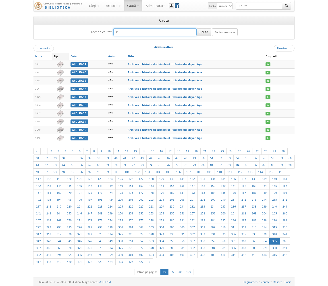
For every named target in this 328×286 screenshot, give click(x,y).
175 (120, 192)
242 (38, 213)
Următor (284, 48)
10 (109, 151)
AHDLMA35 (79, 113)
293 (48, 227)
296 (79, 227)
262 (243, 213)
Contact (265, 282)
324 (110, 234)
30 (283, 151)
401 (131, 255)
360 (223, 241)
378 (151, 248)
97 (89, 172)
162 (243, 185)
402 (141, 255)
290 (274, 220)
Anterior (43, 48)
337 (243, 234)
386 (233, 248)
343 (48, 241)
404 (161, 255)
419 (59, 261)
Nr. (37, 56)
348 (100, 241)
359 (213, 241)
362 (243, 241)
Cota (74, 56)
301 (131, 227)
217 (38, 206)
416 (284, 255)
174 (110, 192)
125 (120, 179)
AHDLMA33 (79, 80)
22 (213, 151)
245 (69, 213)
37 (89, 158)
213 (254, 199)
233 (202, 206)
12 (126, 151)
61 (37, 165)
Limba (212, 5)
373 (100, 248)
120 (69, 179)
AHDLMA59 (79, 138)
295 (69, 227)
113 (250, 172)
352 (141, 241)
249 (110, 213)
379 (161, 248)
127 (141, 179)
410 (223, 255)
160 (223, 185)
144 (59, 185)
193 (48, 199)
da (268, 64)
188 (254, 192)
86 (255, 165)
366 (284, 241)
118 (48, 179)
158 (202, 185)
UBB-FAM (105, 282)
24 (231, 151)
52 (220, 158)
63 (55, 165)
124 (110, 179)
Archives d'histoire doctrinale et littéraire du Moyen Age (165, 64)
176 (131, 192)
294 (59, 227)
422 (89, 261)
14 (143, 151)
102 (137, 172)
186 (233, 192)
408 (202, 255)
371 (79, 248)
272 (89, 220)
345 (69, 241)
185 (223, 192)
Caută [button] (132, 6)
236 (233, 206)
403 (151, 255)
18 (178, 151)
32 (46, 158)
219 (59, 206)
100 (116, 172)
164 (264, 185)
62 (46, 165)
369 (59, 248)
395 (69, 255)
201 (131, 199)
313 (254, 227)
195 (69, 199)
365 (274, 241)
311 (233, 227)
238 (254, 206)
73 (142, 165)
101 (127, 172)
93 (55, 172)
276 (131, 220)
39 (107, 158)
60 (290, 158)
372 (89, 248)
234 (213, 206)
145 (69, 185)
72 (133, 165)
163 (254, 185)
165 (274, 185)
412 (243, 255)
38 (98, 158)
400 (120, 255)
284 (213, 220)
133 (202, 179)
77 (177, 165)
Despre (277, 282)
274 (110, 220)
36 (81, 158)
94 (63, 172)
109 (209, 172)
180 (172, 192)
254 (161, 213)
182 (192, 192)
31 (37, 158)
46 (168, 158)
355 (172, 241)
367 (38, 248)
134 (213, 179)
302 (141, 227)
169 (59, 192)
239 (264, 206)
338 (254, 234)
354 (161, 241)
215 (274, 199)
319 (59, 234)
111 (229, 172)
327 (141, 234)
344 (59, 241)
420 (69, 261)
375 (120, 248)
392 (38, 255)
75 (159, 165)
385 (223, 248)
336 (233, 234)
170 (69, 192)
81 (211, 165)
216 (284, 199)
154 (161, 185)
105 (168, 172)
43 (142, 158)
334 (213, 234)
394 (59, 255)
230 (172, 206)
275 (120, 220)
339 (264, 234)
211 (233, 199)
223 (100, 206)
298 (100, 227)
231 (182, 206)
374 (110, 248)
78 (185, 165)
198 (100, 199)
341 (284, 234)
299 (110, 227)
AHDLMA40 (79, 72)
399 (110, 255)
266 (284, 213)
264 (264, 213)
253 (151, 213)
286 (233, 220)
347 (89, 241)
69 (107, 165)
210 (223, 199)
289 (264, 220)
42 (133, 158)
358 (202, 241)
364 (264, 241)
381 (182, 248)
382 (192, 248)
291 (284, 220)
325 (120, 234)
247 (89, 213)
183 (202, 192)
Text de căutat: (101, 32)
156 (182, 185)
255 (172, 213)
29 (274, 151)
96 (81, 172)
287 (243, 220)
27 (257, 151)
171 (79, 192)
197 (89, 199)
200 (120, 199)
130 (172, 179)
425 (120, 261)
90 (290, 165)
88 (272, 165)
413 (254, 255)
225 (120, 206)
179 (161, 192)
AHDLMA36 (79, 105)
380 (172, 248)
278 (151, 220)
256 (182, 213)
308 (202, 227)
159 (213, 185)
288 (254, 220)
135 (223, 179)
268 (48, 220)
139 (264, 179)
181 (182, 192)
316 (284, 227)
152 (141, 185)
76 (168, 165)
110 (219, 172)
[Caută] (286, 6)
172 (89, 192)
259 (213, 213)
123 (100, 179)
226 (131, 206)
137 (243, 179)
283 (202, 220)
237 (243, 206)
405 (172, 255)
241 (284, 206)
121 (79, 179)
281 (182, 220)
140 (274, 179)
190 (274, 192)
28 (265, 151)
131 (182, 179)
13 (135, 151)
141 (284, 179)
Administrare (155, 6)
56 (255, 158)
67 (89, 165)
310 (223, 227)
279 (161, 220)
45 (159, 158)
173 (100, 192)
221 (79, 206)
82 (220, 165)
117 (38, 179)
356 (182, 241)
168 (48, 192)
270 (69, 220)
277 (141, 220)
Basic (287, 282)
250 (120, 213)
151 (131, 185)
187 (243, 192)
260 (223, 213)
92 (46, 172)
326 (131, 234)
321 (79, 234)
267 (38, 220)
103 (147, 172)
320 (69, 234)
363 (254, 241)
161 (233, 185)
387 (243, 248)
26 (248, 151)
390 (274, 248)
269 (59, 220)
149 (110, 185)
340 (274, 234)
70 (116, 165)
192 (38, 199)
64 (63, 165)
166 (284, 185)
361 (233, 241)
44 (150, 158)
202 (141, 199)
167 (38, 192)
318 (48, 234)
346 (79, 241)
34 (63, 158)
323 (100, 234)
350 (120, 241)
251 (131, 213)
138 (254, 179)
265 (274, 213)
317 (38, 234)
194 (59, 199)
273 (100, 220)
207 (192, 199)
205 (172, 199)
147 (89, 185)
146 (79, 185)
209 (213, 199)
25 (239, 151)
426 (131, 261)
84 (237, 165)
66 (81, 165)
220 (69, 206)
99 (107, 172)
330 (172, 234)
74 (150, 165)
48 (185, 158)
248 (100, 213)
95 (72, 172)
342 (38, 241)
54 (237, 158)
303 (151, 227)
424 (110, 261)
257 (192, 213)
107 (188, 172)
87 (264, 165)
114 (260, 172)
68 (98, 165)
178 (151, 192)
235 (223, 206)
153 (151, 185)
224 (110, 206)
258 (202, 213)
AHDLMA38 (79, 89)
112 (240, 172)
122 (89, 179)
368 (48, 248)
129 (161, 179)
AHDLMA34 (79, 121)
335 (223, 234)
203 (151, 199)
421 (79, 261)
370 (69, 248)
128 (151, 179)
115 (270, 172)
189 (264, 192)
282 (192, 220)
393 (48, 255)
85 (246, 165)
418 (48, 261)
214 (264, 199)
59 (281, 158)
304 (161, 227)
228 (151, 206)
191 (284, 192)
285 (223, 220)
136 (233, 179)
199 (110, 199)
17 (170, 151)
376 (131, 248)
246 (79, 213)
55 (246, 158)
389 (264, 248)
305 (172, 227)
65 (72, 165)
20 (196, 151)
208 (202, 199)
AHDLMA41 (79, 64)
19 (187, 151)
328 (151, 234)
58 (272, 158)
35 (72, 158)
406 (182, 255)
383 (202, 248)
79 (194, 165)
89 (281, 165)
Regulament (250, 282)
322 (89, 234)
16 (161, 151)
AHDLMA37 (79, 97)
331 (182, 234)
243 (48, 213)
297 (89, 227)
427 (141, 261)
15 (152, 151)
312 (243, 227)
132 (192, 179)
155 (172, 185)
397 (89, 255)
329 (161, 234)
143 (48, 185)
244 (59, 213)
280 (172, 220)
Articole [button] (112, 6)
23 (222, 151)
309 (213, 227)
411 (233, 255)
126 (131, 179)
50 (203, 158)
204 (161, 199)
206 (182, 199)
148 (100, 185)
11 (117, 151)
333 (202, 234)
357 (192, 241)
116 (281, 172)
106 (178, 172)
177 (141, 192)
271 (79, 220)
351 (131, 241)
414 (264, 255)
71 (124, 165)
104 (158, 172)
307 (192, 227)
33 (55, 158)
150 (120, 185)
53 (229, 158)
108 (199, 172)
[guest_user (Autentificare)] (171, 5)
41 (124, 158)
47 (177, 158)
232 (192, 206)
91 (37, 172)
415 (274, 255)
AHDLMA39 (79, 130)
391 (284, 248)
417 (38, 261)
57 (264, 158)
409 (213, 255)
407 (192, 255)
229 (161, 206)
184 (213, 192)
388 (254, 248)
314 (264, 227)
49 (194, 158)
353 (151, 241)
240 (274, 206)
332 (192, 234)
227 (141, 206)
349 (110, 241)
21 (204, 151)
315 (274, 227)
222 (89, 206)
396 (79, 255)
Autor (112, 56)
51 (211, 158)
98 (98, 172)
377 (141, 248)
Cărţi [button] (93, 6)
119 (59, 179)
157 (192, 185)
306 (182, 227)
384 (213, 248)
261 (233, 213)
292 (38, 227)
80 (203, 165)
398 (100, 255)
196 (79, 199)
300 (120, 227)
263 (254, 213)
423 (100, 261)
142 (38, 185)
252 (141, 213)
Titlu (131, 56)
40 (116, 158)
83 (229, 165)
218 (48, 206)
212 (243, 199)
